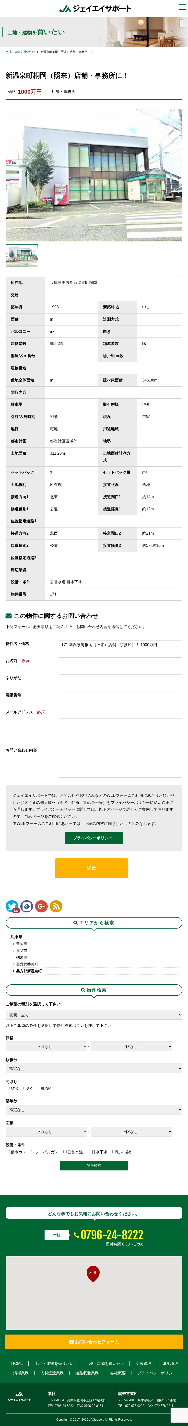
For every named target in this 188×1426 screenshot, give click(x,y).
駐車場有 (124, 1152)
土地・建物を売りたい (54, 1363)
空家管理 (143, 1363)
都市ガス (18, 1152)
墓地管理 (170, 1363)
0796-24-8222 (112, 1235)
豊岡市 (21, 944)
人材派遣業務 (52, 1373)
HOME (17, 1363)
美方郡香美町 (27, 964)
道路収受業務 (87, 1373)
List (16, 910)
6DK (14, 1089)
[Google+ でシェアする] (41, 906)
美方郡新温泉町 (29, 971)
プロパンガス (47, 1152)
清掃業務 (21, 1373)
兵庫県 (16, 937)
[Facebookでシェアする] (26, 906)
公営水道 (75, 1152)
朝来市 (21, 957)
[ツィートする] (12, 906)
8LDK (46, 1089)
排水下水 (99, 1152)
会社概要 (118, 1373)
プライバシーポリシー (93, 838)
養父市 (21, 950)
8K (29, 1089)
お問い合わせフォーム (96, 1341)
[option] (94, 175)
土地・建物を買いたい (20, 52)
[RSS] (56, 906)
